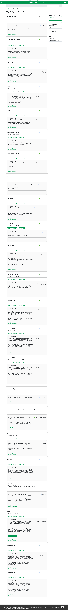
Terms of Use (17, 608)
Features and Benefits (12, 535)
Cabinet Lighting (53, 27)
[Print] (65, 2)
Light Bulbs (52, 33)
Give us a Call (21, 21)
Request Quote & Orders (12, 21)
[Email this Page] (64, 2)
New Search (8, 8)
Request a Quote (36, 5)
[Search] (60, 6)
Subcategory (52, 17)
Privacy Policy (10, 608)
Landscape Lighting (53, 31)
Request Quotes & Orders (54, 40)
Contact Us (52, 38)
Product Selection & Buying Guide (34, 2)
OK (62, 607)
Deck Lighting (52, 29)
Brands (51, 21)
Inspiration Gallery (28, 5)
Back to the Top (33, 603)
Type (50, 19)
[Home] (7, 2)
